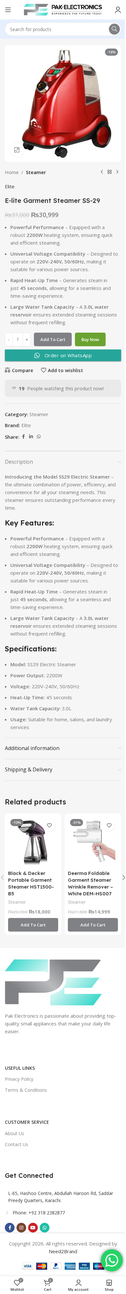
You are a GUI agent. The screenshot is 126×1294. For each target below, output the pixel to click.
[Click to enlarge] (17, 149)
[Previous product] (102, 172)
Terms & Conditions (26, 1090)
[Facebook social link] (23, 436)
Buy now (90, 339)
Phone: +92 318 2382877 (39, 1213)
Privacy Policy (19, 1079)
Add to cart (52, 339)
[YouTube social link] (33, 1228)
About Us (14, 1133)
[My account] (117, 9)
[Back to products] (109, 172)
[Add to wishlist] (49, 825)
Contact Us (16, 1144)
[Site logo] (63, 9)
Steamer (36, 172)
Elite (10, 186)
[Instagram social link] (21, 1228)
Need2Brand (63, 1251)
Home (12, 172)
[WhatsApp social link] (39, 436)
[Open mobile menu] (8, 9)
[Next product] (117, 172)
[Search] (114, 29)
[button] (33, 925)
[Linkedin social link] (31, 436)
